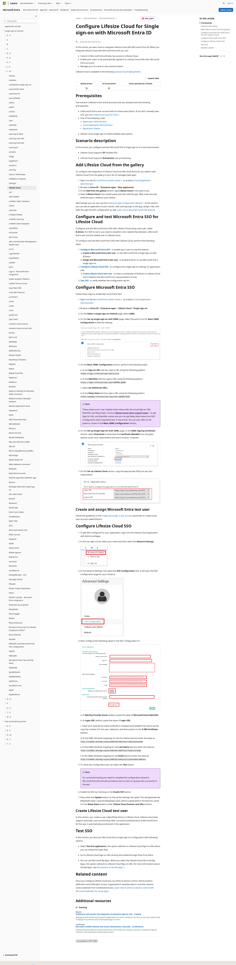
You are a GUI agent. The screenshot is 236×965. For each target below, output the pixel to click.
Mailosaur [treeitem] (13, 346)
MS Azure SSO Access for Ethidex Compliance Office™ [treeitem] (22, 628)
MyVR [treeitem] (11, 690)
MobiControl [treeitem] (14, 548)
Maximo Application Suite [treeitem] (19, 406)
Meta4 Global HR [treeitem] (16, 460)
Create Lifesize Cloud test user (97, 273)
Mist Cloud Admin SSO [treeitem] (18, 530)
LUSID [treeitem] (11, 306)
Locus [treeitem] (11, 249)
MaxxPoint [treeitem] (13, 410)
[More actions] (158, 18)
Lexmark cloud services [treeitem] (18, 324)
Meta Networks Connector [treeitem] (19, 464)
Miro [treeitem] (11, 525)
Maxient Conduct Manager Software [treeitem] (20, 400)
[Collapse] (36, 16)
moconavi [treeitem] (13, 561)
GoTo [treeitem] (11, 267)
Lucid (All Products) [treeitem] (17, 292)
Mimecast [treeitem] (13, 503)
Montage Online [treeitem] (15, 579)
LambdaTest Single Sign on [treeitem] (20, 85)
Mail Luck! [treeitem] (13, 337)
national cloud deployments (127, 71)
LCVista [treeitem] (12, 111)
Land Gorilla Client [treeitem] (16, 89)
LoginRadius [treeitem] (14, 258)
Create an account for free (105, 114)
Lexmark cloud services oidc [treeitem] (20, 328)
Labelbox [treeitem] (12, 80)
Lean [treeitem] (11, 120)
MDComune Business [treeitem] (17, 419)
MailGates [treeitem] (13, 342)
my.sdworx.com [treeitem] (15, 685)
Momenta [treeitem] (13, 566)
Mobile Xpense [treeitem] (15, 552)
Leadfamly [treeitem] (13, 116)
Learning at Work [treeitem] (16, 134)
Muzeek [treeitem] (12, 639)
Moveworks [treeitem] (13, 609)
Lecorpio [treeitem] (12, 152)
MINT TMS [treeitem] (13, 521)
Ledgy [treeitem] (11, 156)
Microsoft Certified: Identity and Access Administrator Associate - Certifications (109, 927)
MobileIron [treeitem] (13, 557)
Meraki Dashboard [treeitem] (16, 437)
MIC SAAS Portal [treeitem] (15, 494)
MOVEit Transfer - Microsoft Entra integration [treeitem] (20, 599)
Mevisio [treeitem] (12, 482)
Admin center (226, 10)
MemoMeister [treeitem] (14, 424)
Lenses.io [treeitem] (12, 165)
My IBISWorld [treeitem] (14, 672)
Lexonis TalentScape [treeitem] (17, 174)
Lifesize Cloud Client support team (131, 413)
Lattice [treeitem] (11, 102)
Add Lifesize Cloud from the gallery (215, 29)
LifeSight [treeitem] (12, 183)
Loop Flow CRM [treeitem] (15, 288)
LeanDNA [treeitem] (12, 125)
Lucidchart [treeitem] (13, 297)
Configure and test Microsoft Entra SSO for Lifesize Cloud (215, 33)
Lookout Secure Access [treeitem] (18, 283)
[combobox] (19, 21)
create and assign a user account (117, 515)
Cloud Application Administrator (98, 125)
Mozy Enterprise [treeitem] (15, 623)
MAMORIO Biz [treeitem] (15, 351)
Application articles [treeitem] (13, 26)
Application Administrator (95, 121)
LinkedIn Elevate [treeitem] (15, 214)
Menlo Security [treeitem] (15, 433)
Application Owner (91, 128)
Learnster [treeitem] (13, 210)
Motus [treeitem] (11, 593)
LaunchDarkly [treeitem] (14, 98)
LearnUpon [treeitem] (13, 147)
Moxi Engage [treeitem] (14, 614)
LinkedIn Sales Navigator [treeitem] (19, 223)
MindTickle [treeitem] (13, 508)
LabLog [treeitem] (12, 76)
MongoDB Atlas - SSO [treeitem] (17, 575)
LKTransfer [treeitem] (13, 232)
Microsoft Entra (90, 18)
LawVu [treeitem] (11, 107)
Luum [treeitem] (11, 310)
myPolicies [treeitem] (13, 681)
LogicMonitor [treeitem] (14, 253)
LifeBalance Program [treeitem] (17, 179)
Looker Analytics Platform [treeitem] (19, 279)
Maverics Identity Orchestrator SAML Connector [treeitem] (21, 392)
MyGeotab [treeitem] (13, 667)
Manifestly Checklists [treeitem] (17, 360)
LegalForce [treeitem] (13, 161)
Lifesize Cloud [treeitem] (15, 188)
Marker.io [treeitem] (12, 382)
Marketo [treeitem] (12, 386)
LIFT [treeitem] (10, 192)
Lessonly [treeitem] (12, 170)
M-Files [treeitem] (12, 333)
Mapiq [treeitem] (11, 368)
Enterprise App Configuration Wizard (125, 203)
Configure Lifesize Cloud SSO (94, 266)
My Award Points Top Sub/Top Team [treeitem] (21, 661)
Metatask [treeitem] (12, 469)
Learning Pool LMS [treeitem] (16, 143)
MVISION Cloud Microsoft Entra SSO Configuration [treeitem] (22, 645)
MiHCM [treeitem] (12, 499)
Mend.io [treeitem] (12, 428)
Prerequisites (206, 23)
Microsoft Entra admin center (107, 180)
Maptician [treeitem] (13, 377)
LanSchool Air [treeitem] (14, 93)
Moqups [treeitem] (12, 584)
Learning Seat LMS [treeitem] (16, 138)
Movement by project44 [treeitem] (18, 605)
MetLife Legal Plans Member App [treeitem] (22, 478)
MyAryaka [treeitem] (13, 656)
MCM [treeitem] (11, 415)
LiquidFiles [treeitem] (13, 228)
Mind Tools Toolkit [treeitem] (16, 512)
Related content (207, 48)
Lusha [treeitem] (11, 301)
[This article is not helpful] (224, 56)
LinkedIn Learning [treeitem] (16, 219)
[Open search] (223, 3)
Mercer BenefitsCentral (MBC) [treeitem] (21, 451)
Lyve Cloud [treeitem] (13, 319)
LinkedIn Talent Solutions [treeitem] (19, 201)
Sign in (230, 3)
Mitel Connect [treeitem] (14, 534)
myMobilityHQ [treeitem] (15, 676)
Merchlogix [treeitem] (13, 455)
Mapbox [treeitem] (12, 364)
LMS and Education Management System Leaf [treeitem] (22, 243)
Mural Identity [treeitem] (15, 635)
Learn (78, 18)
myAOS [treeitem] (12, 651)
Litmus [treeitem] (11, 205)
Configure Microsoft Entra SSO (95, 249)
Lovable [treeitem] (12, 262)
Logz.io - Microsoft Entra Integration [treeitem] (19, 273)
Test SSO (84, 280)
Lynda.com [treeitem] (13, 315)
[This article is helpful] (221, 56)
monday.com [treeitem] (14, 570)
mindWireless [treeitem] (14, 516)
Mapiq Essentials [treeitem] (16, 373)
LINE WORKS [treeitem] (14, 197)
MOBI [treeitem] (11, 543)
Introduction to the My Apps (110, 867)
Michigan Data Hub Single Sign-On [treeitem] (22, 488)
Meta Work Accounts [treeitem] (17, 473)
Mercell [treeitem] (12, 446)
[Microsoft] (4, 3)
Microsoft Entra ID (107, 18)
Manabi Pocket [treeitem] (15, 355)
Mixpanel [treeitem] (12, 539)
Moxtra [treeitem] (12, 618)
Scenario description (209, 26)
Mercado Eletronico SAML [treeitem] (19, 442)
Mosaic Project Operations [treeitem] (19, 588)
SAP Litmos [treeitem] (13, 237)
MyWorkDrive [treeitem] (14, 694)
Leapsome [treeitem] (13, 129)
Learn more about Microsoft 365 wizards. (136, 210)
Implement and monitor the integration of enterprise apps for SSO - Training (108, 914)
